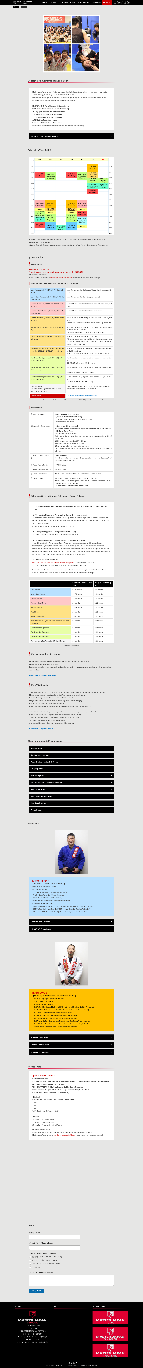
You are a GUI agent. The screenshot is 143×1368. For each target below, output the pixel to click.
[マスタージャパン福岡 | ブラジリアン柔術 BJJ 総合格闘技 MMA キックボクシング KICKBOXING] (23, 2)
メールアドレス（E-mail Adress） (41, 1243)
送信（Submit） (36, 1291)
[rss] (125, 2)
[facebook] (115, 2)
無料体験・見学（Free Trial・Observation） (47, 1257)
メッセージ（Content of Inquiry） (41, 1272)
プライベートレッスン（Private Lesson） (46, 1264)
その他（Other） (38, 1267)
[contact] (128, 2)
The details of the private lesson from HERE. (82, 396)
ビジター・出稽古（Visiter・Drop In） (45, 1260)
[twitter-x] (118, 2)
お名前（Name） (35, 1232)
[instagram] (121, 2)
